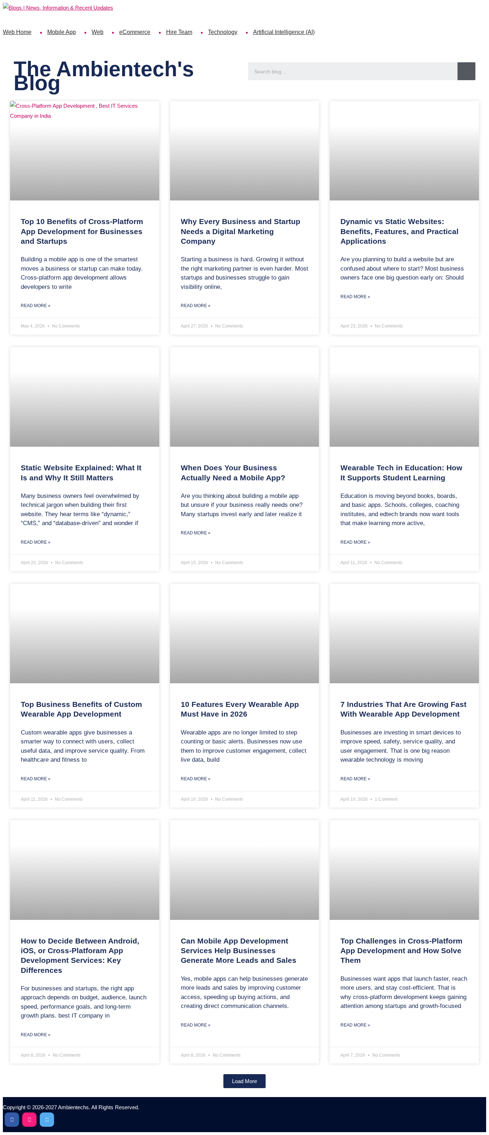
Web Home (17, 32)
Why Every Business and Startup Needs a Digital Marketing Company (240, 231)
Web (97, 32)
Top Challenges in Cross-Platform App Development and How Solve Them (401, 951)
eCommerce (134, 32)
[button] (244, 1081)
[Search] (466, 71)
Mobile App (61, 32)
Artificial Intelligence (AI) (284, 32)
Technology (222, 32)
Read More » (35, 305)
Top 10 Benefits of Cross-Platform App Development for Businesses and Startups (82, 231)
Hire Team (179, 32)
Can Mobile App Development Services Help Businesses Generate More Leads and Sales (238, 951)
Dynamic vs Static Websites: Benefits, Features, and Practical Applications (399, 231)
